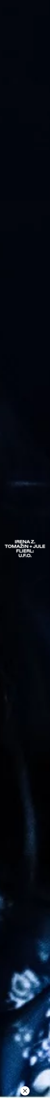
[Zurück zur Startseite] (25, 1091)
